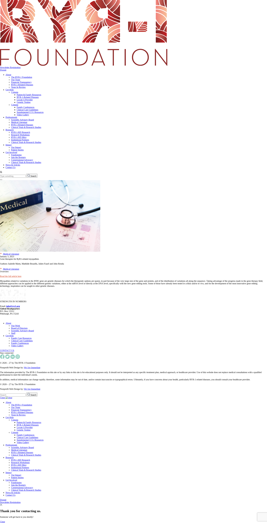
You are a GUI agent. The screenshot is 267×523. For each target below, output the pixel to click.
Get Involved (11, 152)
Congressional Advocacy (22, 160)
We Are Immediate (32, 367)
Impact (9, 145)
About (8, 75)
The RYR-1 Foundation (21, 77)
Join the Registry (18, 157)
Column (14, 92)
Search (33, 176)
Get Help (10, 90)
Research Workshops (20, 135)
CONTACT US (7, 350)
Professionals (11, 117)
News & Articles (13, 165)
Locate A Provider (25, 100)
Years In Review (18, 87)
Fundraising (16, 155)
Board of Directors (19, 328)
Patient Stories (17, 150)
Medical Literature (19, 122)
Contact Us (10, 167)
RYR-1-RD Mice (18, 137)
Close (3, 397)
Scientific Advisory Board (22, 120)
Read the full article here (10, 276)
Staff (13, 333)
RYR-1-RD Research (20, 132)
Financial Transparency (21, 82)
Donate (3, 70)
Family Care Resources (21, 338)
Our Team (15, 80)
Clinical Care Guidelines (27, 110)
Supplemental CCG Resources (30, 112)
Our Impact (16, 147)
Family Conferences (25, 107)
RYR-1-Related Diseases (22, 85)
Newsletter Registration (10, 67)
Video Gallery (23, 115)
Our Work (15, 325)
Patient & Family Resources (29, 95)
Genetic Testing (23, 102)
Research (10, 130)
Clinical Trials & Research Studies (26, 127)
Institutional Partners (20, 140)
